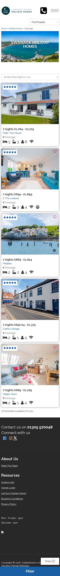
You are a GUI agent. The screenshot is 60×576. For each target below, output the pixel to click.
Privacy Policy (8, 504)
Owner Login (8, 487)
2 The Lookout (11, 198)
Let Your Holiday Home (13, 493)
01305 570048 (40, 427)
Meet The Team (9, 465)
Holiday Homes (15, 28)
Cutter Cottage (11, 328)
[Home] (38, 10)
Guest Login (7, 482)
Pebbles (7, 263)
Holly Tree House (12, 132)
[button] (55, 104)
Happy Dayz (10, 393)
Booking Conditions (12, 498)
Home (3, 28)
